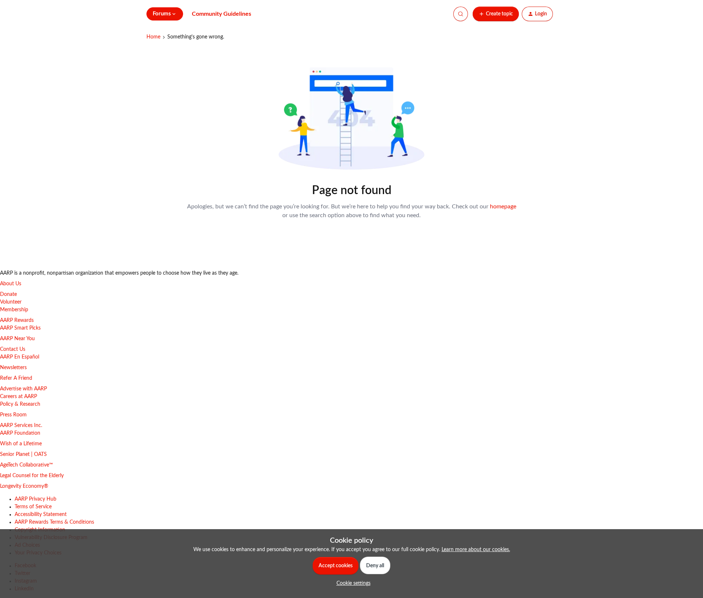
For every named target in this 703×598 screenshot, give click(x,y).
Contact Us (12, 349)
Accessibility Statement (41, 514)
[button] (496, 14)
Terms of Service (33, 506)
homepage (503, 206)
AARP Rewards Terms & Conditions (54, 522)
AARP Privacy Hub (35, 499)
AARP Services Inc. (21, 425)
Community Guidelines (221, 14)
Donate (8, 294)
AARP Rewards (17, 320)
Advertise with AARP (23, 388)
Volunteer (11, 302)
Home (153, 37)
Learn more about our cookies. (476, 549)
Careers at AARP (18, 396)
